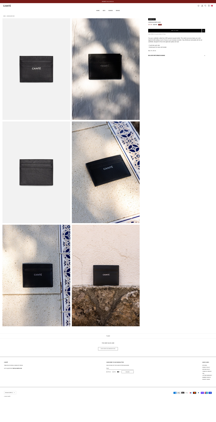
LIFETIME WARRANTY (207, 375)
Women (109, 371)
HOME (98, 10)
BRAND (118, 10)
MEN (104, 10)
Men (115, 371)
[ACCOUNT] (202, 6)
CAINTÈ (8, 396)
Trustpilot (108, 335)
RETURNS (204, 365)
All (119, 371)
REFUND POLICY (206, 369)
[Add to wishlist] (203, 30)
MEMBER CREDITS (206, 377)
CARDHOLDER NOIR (11, 16)
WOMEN (110, 10)
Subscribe (128, 371)
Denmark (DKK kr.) (9, 392)
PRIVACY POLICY (206, 367)
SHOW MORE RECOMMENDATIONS (108, 348)
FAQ (203, 373)
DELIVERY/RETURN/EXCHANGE (156, 55)
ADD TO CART (174, 30)
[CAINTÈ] (7, 6)
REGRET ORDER (206, 379)
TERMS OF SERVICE (206, 371)
